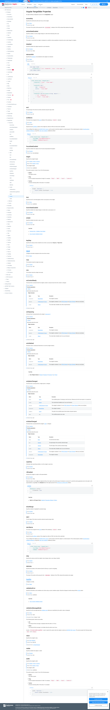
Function (38, 161)
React (56, 374)
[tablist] (59, 89)
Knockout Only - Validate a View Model (37, 231)
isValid (79, 590)
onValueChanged (36, 644)
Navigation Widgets (49, 500)
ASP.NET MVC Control (44, 129)
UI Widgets (49, 7)
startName (35, 126)
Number (30, 112)
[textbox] (14, 7)
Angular (14, 4)
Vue (53, 374)
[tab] (59, 89)
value (45, 423)
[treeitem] (13, 10)
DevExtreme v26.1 (8, 1)
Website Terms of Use (40, 707)
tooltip (28, 579)
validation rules (45, 610)
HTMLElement (41, 301)
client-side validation (43, 130)
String (30, 23)
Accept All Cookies (98, 699)
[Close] (107, 691)
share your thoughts (55, 1)
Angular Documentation (33, 7)
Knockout (50, 374)
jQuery (45, 301)
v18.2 (89, 7)
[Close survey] (107, 1)
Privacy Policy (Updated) (48, 707)
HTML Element (64, 301)
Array (39, 439)
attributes (34, 56)
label (28, 251)
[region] (98, 699)
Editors (55, 500)
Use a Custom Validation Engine (36, 234)
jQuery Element (72, 301)
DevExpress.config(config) (62, 482)
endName (35, 536)
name (40, 120)
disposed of (47, 314)
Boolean (31, 36)
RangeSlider (55, 7)
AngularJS (45, 374)
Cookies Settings (56, 707)
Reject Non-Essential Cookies (98, 702)
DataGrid (43, 500)
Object (30, 59)
